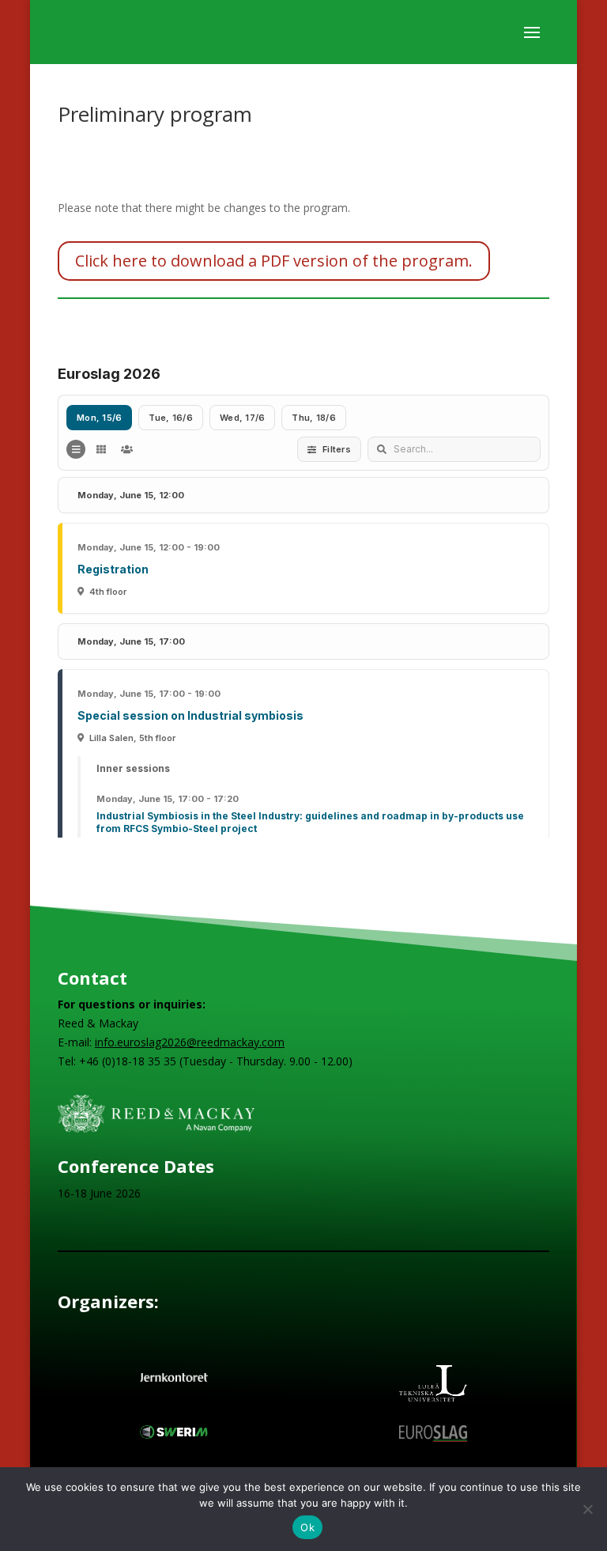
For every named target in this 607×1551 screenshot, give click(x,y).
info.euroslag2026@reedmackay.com (190, 1042)
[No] (587, 1509)
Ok (307, 1527)
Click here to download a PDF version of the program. (274, 260)
